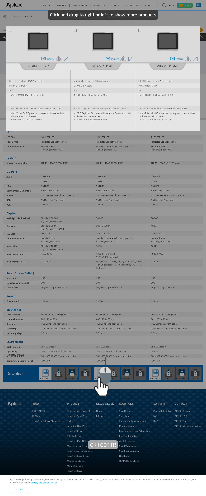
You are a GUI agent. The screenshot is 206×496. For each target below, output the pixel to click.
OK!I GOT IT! (103, 444)
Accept (19, 489)
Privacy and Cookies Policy (44, 483)
